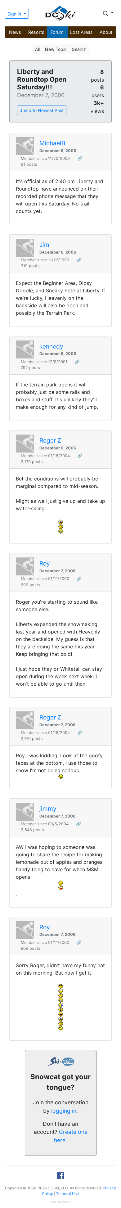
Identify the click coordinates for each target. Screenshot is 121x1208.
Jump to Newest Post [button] (42, 110)
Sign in (14, 13)
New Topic (56, 49)
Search (79, 49)
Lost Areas (81, 32)
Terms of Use (67, 1193)
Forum (57, 32)
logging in (63, 1110)
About (106, 32)
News (15, 32)
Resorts (36, 32)
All (37, 49)
